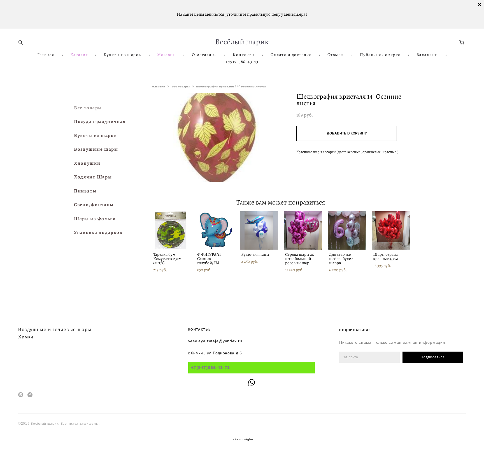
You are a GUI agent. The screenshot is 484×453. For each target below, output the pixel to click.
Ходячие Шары (93, 177)
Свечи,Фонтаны (94, 204)
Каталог (79, 55)
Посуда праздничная (100, 121)
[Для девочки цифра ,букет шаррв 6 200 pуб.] (347, 230)
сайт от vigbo (242, 439)
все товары (181, 86)
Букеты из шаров (122, 55)
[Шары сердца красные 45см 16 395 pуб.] (391, 230)
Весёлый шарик (242, 42)
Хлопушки (87, 163)
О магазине (204, 55)
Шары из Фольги (95, 218)
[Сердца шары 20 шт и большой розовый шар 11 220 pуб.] (303, 230)
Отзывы (335, 55)
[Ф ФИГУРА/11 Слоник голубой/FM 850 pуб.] (215, 230)
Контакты (244, 55)
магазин (158, 86)
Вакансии (427, 55)
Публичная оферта (380, 55)
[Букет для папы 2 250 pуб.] (259, 230)
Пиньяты (85, 191)
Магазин (166, 55)
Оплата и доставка (291, 55)
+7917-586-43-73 (242, 62)
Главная (45, 55)
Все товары (88, 107)
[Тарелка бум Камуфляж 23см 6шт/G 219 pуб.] (171, 230)
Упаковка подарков (98, 232)
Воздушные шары (96, 149)
